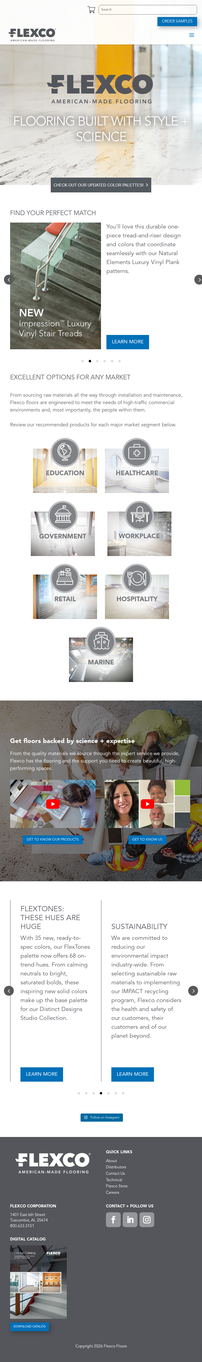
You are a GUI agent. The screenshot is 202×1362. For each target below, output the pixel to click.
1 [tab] (82, 361)
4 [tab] (104, 361)
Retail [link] (65, 599)
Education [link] (65, 473)
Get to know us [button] (147, 839)
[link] (32, 34)
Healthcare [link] (137, 473)
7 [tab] (123, 1093)
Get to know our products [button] (53, 839)
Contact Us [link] (115, 1174)
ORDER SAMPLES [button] (177, 21)
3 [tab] (97, 361)
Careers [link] (112, 1193)
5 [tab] (112, 361)
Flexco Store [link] (117, 1186)
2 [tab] (90, 361)
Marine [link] (101, 663)
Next (193, 991)
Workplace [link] (139, 536)
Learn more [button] (128, 342)
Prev (9, 280)
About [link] (111, 1161)
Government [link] (62, 537)
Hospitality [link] (137, 599)
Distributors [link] (116, 1167)
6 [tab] (119, 361)
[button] (192, 35)
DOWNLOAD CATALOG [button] (30, 1326)
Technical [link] (114, 1180)
